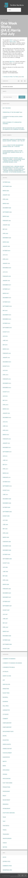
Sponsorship (6, 808)
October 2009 (6, 507)
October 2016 (6, 302)
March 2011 (6, 473)
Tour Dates (15, 76)
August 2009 (6, 516)
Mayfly (5, 761)
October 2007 (6, 601)
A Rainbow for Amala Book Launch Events (12, 117)
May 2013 (5, 400)
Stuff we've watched (9, 812)
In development (6, 76)
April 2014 (5, 374)
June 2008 (5, 571)
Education (6, 740)
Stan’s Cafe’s (13, 41)
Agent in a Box (7, 676)
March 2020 (6, 242)
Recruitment (6, 800)
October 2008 (6, 554)
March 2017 (6, 293)
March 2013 (6, 409)
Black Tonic (6, 693)
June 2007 (5, 618)
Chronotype (6, 710)
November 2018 (7, 267)
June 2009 (5, 524)
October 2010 (6, 481)
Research (5, 804)
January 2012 (6, 443)
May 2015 (5, 344)
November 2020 (7, 237)
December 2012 (7, 417)
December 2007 (7, 593)
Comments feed (7, 865)
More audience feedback (19, 875)
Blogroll (5, 697)
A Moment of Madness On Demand (12, 663)
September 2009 (7, 511)
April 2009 (5, 533)
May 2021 (5, 229)
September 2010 (7, 486)
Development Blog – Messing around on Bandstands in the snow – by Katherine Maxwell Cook (14, 170)
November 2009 (7, 503)
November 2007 (7, 597)
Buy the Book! (7, 108)
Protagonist (6, 791)
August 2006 (6, 648)
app (4, 680)
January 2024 (6, 195)
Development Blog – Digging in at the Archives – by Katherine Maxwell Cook (14, 161)
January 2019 (6, 263)
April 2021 (5, 233)
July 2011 (5, 456)
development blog (8, 731)
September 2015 (7, 327)
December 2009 (7, 499)
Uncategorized (7, 838)
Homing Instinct (7, 748)
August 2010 (6, 490)
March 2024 (6, 190)
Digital (5, 735)
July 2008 (5, 567)
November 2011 (7, 447)
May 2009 (5, 528)
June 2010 (5, 494)
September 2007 (7, 605)
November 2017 (7, 285)
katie (23, 76)
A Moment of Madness (9, 658)
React (4, 795)
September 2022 (7, 212)
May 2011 (5, 464)
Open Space (6, 770)
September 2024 (7, 186)
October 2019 (6, 250)
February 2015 (7, 353)
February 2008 (7, 588)
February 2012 (7, 439)
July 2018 (5, 272)
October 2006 (6, 640)
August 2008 (6, 563)
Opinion (5, 774)
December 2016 (7, 297)
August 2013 (6, 392)
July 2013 (5, 396)
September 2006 (7, 644)
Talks (4, 817)
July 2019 (5, 255)
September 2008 (7, 558)
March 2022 (6, 216)
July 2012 (5, 421)
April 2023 (5, 199)
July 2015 (5, 336)
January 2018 (6, 280)
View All (22, 875)
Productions (6, 787)
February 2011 (7, 477)
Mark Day (12, 61)
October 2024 (6, 182)
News (11, 76)
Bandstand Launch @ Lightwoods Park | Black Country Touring (14, 140)
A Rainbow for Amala (9, 667)
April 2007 (5, 627)
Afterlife (5, 671)
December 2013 (7, 383)
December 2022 (7, 207)
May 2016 (5, 310)
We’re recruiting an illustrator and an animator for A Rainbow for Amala (13, 128)
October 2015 (6, 323)
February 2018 (7, 276)
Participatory (7, 778)
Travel (5, 830)
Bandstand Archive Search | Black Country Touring (12, 158)
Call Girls (6, 705)
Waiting (5, 847)
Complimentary (7, 723)
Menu (10, 9)
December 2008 (7, 546)
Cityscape (5, 714)
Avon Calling (6, 684)
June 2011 (5, 460)
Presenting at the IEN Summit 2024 (12, 112)
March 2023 (6, 203)
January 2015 (6, 357)
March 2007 (6, 631)
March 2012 (6, 434)
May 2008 (5, 576)
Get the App (21, 141)
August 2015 (6, 332)
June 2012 (5, 426)
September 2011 (7, 451)
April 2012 (5, 430)
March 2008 (6, 584)
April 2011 (5, 469)
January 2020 (6, 246)
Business (5, 701)
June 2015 (5, 340)
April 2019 (5, 259)
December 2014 (7, 362)
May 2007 (5, 623)
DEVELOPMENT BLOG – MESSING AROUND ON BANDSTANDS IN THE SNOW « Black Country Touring (13, 168)
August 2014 (6, 366)
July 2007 (5, 614)
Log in (4, 857)
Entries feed (6, 861)
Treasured (6, 834)
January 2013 (6, 413)
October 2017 (6, 289)
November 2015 (7, 319)
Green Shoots (7, 744)
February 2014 (7, 379)
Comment (5, 718)
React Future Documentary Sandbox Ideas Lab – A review (13, 145)
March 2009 (6, 537)
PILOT (11, 40)
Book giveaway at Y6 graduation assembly (12, 123)
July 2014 (5, 370)
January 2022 (6, 225)
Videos (5, 842)
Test (4, 821)
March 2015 (6, 349)
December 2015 (7, 314)
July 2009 (5, 520)
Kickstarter (6, 757)
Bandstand (6, 688)
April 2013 (5, 404)
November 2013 (7, 387)
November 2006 (7, 635)
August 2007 (6, 610)
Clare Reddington (8, 151)
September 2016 (7, 306)
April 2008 (5, 580)
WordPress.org (7, 870)
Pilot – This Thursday (25, 875)
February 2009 (7, 541)
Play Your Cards (7, 783)
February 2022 (7, 220)
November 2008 (7, 550)
